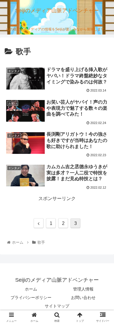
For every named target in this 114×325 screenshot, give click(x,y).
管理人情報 (83, 289)
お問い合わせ (83, 297)
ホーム (31, 289)
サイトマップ (57, 306)
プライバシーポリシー (31, 297)
